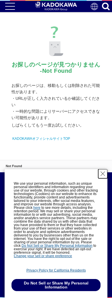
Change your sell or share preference (43, 256)
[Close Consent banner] (102, 173)
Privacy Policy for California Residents (56, 270)
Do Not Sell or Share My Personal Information (57, 245)
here (36, 207)
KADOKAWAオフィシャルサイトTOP (41, 139)
